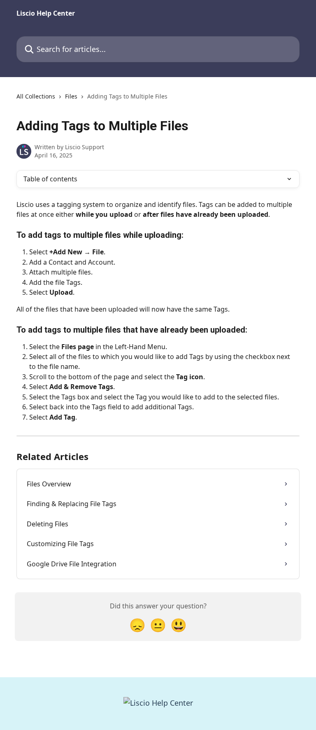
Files (71, 96)
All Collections (35, 96)
